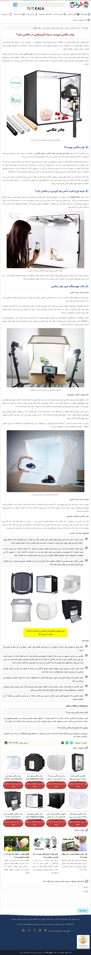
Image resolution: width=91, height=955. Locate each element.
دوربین (67, 28)
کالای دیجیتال (75, 28)
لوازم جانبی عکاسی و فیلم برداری (52, 28)
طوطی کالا (84, 28)
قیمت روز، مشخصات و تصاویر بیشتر (77, 785)
